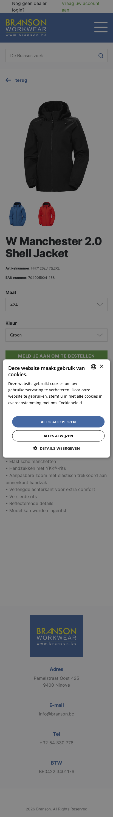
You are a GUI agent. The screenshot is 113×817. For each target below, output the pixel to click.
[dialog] (56, 408)
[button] (56, 448)
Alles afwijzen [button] (59, 435)
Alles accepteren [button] (58, 421)
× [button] (101, 366)
